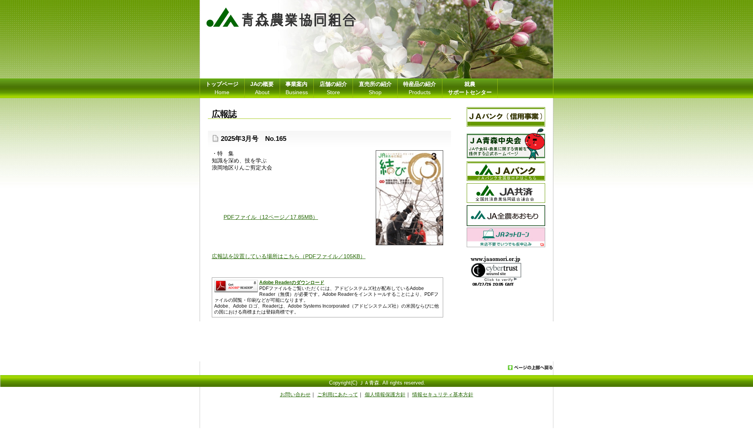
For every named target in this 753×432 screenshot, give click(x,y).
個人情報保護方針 (385, 394)
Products (419, 88)
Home (222, 88)
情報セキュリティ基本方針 (442, 394)
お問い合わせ (295, 394)
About (262, 88)
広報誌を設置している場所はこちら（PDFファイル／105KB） (289, 256)
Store (333, 88)
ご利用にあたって (337, 394)
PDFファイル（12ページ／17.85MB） (271, 217)
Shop (375, 88)
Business (297, 88)
